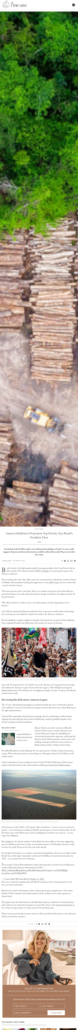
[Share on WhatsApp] (74, 561)
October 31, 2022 (37, 879)
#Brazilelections (22, 870)
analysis (8, 841)
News (41, 529)
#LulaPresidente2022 (37, 870)
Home (36, 529)
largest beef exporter (64, 905)
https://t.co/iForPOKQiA (57, 870)
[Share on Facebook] (61, 561)
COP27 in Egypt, (41, 571)
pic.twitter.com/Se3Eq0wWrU (14, 873)
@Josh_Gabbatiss (9, 870)
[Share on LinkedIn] (67, 561)
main (7, 902)
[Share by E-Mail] (70, 561)
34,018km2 (40, 833)
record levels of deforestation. (59, 765)
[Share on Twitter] (64, 561)
